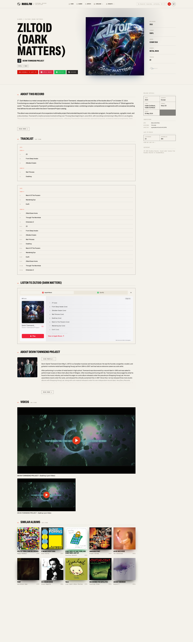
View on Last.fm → (149, 142)
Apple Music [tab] (48, 292)
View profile (48, 359)
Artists (89, 4)
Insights (110, 4)
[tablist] (74, 293)
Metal (20, 66)
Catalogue (98, 4)
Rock (26, 66)
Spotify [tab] (102, 292)
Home (72, 4)
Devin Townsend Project (33, 61)
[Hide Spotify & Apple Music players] (131, 293)
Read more (23, 129)
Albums (80, 4)
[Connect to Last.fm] (169, 4)
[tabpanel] (76, 318)
